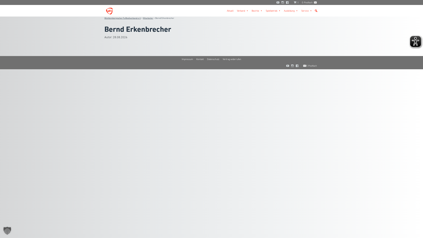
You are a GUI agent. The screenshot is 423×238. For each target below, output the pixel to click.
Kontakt (200, 59)
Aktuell (230, 10)
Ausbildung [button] (289, 10)
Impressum (187, 59)
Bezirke (255, 10)
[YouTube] (278, 2)
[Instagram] (283, 2)
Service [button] (305, 10)
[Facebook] (288, 2)
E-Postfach (307, 2)
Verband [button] (241, 10)
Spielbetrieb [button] (271, 10)
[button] (316, 10)
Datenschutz (213, 59)
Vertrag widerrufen (232, 59)
